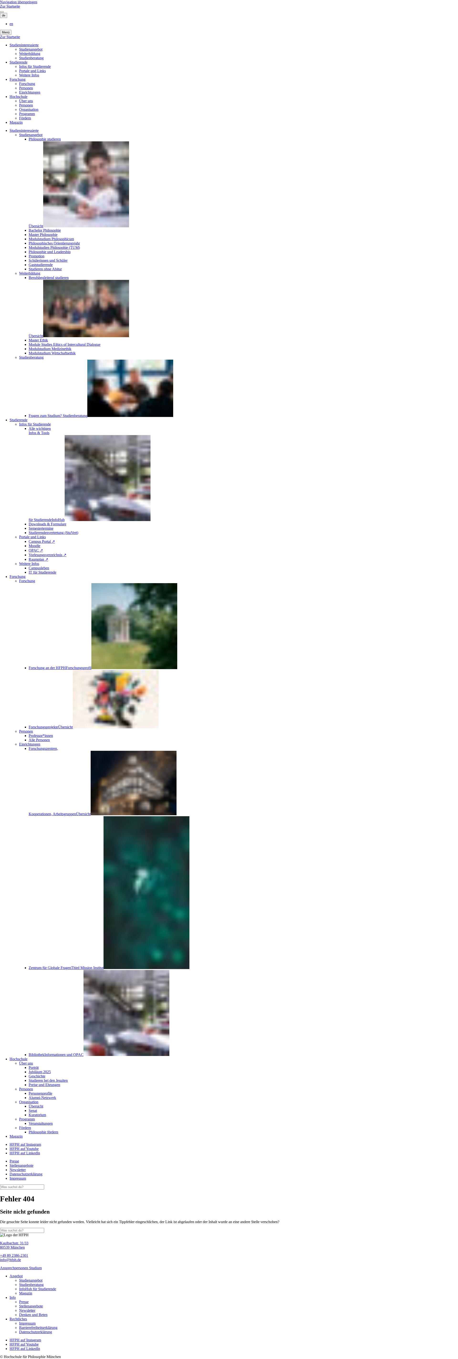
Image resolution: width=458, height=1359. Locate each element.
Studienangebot (30, 49)
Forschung (18, 79)
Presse (14, 1161)
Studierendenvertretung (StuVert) (53, 533)
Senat (33, 1111)
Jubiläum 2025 (40, 1072)
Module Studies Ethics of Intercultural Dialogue (64, 344)
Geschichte (37, 1076)
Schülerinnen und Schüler (48, 260)
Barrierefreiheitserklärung (38, 1328)
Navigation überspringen (18, 2)
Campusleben (39, 568)
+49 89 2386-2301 (14, 1255)
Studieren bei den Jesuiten (48, 1080)
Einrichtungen (29, 92)
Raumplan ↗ (38, 559)
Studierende (18, 62)
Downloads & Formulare (47, 524)
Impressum (18, 1178)
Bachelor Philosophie (45, 230)
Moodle (34, 546)
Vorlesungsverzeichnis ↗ (47, 555)
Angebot (16, 1276)
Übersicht (36, 1106)
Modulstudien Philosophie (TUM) (54, 247)
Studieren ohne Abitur (45, 269)
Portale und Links (32, 71)
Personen (26, 88)
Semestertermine (41, 528)
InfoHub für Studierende (37, 1289)
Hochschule (18, 97)
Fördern (25, 118)
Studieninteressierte (24, 45)
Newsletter (18, 1170)
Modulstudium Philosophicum (51, 239)
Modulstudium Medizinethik (50, 349)
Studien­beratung (31, 58)
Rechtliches (18, 1319)
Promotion (36, 256)
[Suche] (2, 12)
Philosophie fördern (43, 1132)
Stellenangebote (21, 1165)
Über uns (26, 101)
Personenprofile (40, 1093)
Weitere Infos (29, 75)
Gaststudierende (41, 265)
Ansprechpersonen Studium (21, 1268)
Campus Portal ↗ (42, 541)
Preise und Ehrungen (44, 1085)
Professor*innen (41, 736)
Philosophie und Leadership (50, 252)
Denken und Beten (33, 1315)
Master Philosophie (43, 235)
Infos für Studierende (35, 66)
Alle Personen (39, 740)
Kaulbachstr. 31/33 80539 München (14, 1245)
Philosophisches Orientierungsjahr (54, 243)
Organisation (28, 109)
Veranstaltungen (41, 1123)
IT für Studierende (42, 572)
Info (13, 1297)
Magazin (16, 122)
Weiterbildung (29, 54)
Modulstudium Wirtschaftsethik (52, 353)
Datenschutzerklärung (26, 1174)
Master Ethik (38, 340)
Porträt (34, 1068)
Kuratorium (37, 1115)
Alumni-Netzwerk (42, 1098)
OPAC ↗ (36, 550)
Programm (27, 114)
